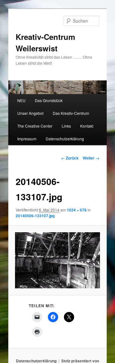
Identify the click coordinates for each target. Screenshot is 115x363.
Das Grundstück (49, 100)
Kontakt (86, 126)
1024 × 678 (77, 210)
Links (66, 126)
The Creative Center (34, 126)
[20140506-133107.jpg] (57, 260)
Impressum (26, 138)
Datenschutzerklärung (65, 138)
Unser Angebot (30, 113)
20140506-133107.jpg (35, 216)
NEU (21, 100)
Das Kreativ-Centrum (71, 113)
